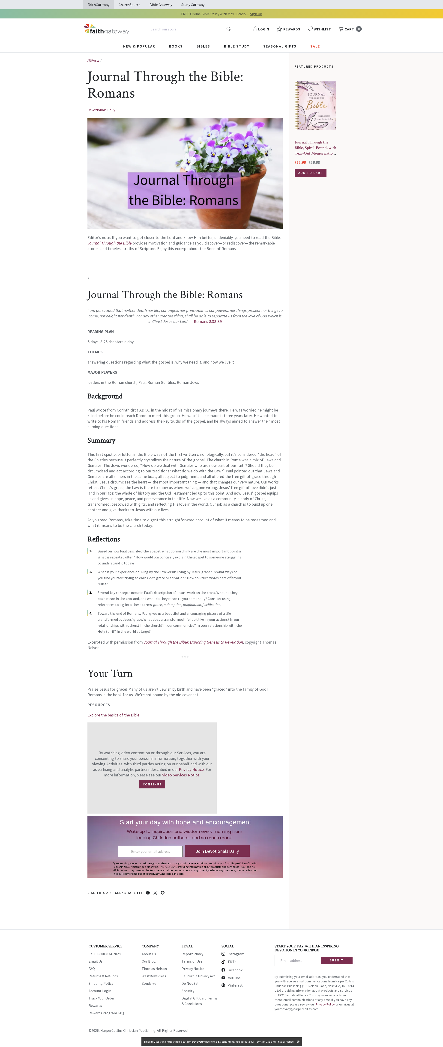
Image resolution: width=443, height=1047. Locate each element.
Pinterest (235, 985)
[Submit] (229, 29)
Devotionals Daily (101, 109)
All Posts (93, 60)
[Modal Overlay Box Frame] (185, 847)
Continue (152, 784)
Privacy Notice (191, 769)
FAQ (92, 968)
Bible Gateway (161, 4)
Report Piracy (192, 954)
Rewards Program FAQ (106, 1013)
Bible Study (236, 46)
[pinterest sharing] (163, 893)
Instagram (235, 954)
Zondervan (150, 983)
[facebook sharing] (148, 893)
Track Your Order (101, 998)
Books (176, 46)
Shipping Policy (101, 983)
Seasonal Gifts (279, 46)
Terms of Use (192, 961)
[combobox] (191, 29)
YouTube (234, 977)
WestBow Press (154, 976)
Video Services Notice (180, 775)
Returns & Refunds (103, 976)
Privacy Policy (325, 1004)
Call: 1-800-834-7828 (105, 954)
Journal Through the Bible (109, 243)
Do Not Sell (191, 983)
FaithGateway (98, 4)
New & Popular (139, 46)
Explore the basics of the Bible (113, 715)
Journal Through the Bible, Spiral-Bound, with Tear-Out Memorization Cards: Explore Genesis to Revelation (315, 153)
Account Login (100, 990)
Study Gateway (192, 4)
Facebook (234, 970)
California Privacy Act (198, 976)
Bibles (203, 46)
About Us (149, 954)
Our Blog (149, 961)
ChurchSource (129, 4)
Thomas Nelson (154, 968)
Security (188, 990)
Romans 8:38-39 (208, 321)
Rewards (95, 1005)
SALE (315, 46)
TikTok (232, 961)
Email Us (95, 961)
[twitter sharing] (155, 893)
